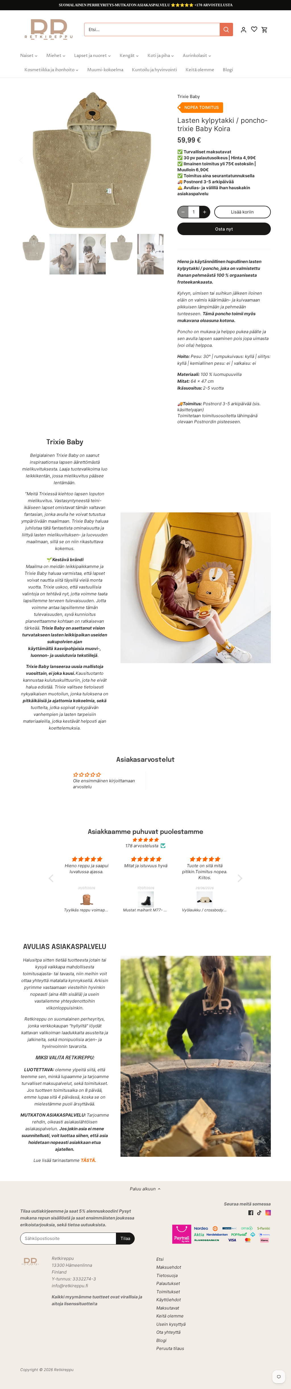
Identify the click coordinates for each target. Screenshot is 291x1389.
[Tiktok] (259, 1212)
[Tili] (243, 29)
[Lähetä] (226, 29)
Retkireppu (64, 1369)
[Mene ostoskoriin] (264, 29)
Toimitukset (168, 1291)
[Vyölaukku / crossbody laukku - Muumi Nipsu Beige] (146, 899)
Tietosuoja (167, 1275)
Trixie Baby (188, 96)
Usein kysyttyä (171, 1324)
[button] (53, 878)
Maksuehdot (168, 1267)
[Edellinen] (28, 160)
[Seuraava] (155, 160)
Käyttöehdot (168, 1299)
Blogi (161, 1340)
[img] (145, 840)
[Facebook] (250, 1212)
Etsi (160, 1259)
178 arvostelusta (141, 845)
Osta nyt (224, 229)
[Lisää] (204, 212)
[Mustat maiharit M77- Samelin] (87, 899)
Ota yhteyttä (168, 1332)
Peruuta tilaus (170, 1348)
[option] (92, 160)
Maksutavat (167, 1308)
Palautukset (168, 1283)
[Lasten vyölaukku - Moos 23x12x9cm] (205, 899)
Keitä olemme (170, 1316)
